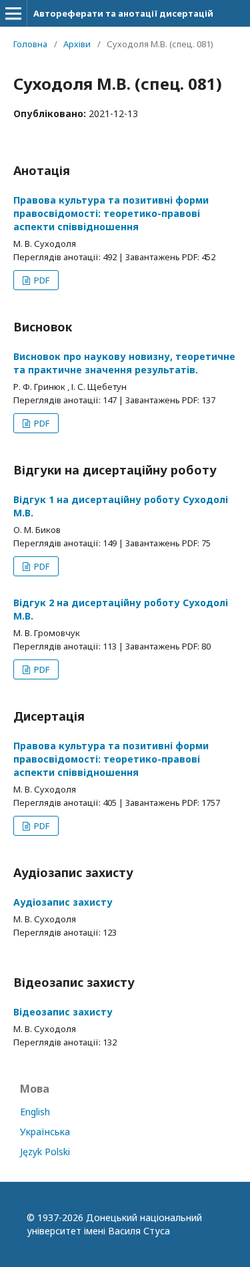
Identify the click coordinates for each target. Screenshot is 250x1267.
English (35, 1111)
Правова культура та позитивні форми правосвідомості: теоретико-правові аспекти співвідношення (111, 213)
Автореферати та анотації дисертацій (123, 13)
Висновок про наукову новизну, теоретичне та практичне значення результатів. (124, 363)
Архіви (77, 44)
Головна (30, 44)
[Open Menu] (13, 13)
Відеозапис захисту (63, 1011)
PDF (40, 280)
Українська (45, 1131)
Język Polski (45, 1151)
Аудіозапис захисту (63, 902)
